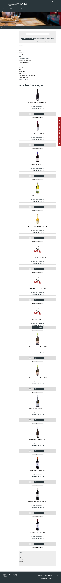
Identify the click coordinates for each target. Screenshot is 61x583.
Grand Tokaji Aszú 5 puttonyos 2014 (37, 226)
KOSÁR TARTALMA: (41, 3)
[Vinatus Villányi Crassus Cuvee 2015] (38, 493)
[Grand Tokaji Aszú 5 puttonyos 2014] (38, 218)
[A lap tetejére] (57, 575)
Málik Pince (21, 69)
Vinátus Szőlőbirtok (23, 77)
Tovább (22, 559)
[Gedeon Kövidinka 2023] (37, 187)
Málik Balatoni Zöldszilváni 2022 (37, 288)
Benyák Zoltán (22, 64)
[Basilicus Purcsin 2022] (38, 125)
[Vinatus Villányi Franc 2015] (38, 524)
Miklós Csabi (22, 71)
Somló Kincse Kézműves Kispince (27, 75)
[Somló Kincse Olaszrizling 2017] (38, 431)
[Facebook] (57, 8)
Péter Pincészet (22, 73)
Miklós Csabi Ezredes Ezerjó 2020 (38, 378)
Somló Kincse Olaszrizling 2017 (37, 439)
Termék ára (21, 52)
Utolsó (21, 561)
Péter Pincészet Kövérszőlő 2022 (37, 409)
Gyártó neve (22, 50)
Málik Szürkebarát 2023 (37, 319)
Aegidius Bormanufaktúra (25, 60)
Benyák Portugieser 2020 (37, 164)
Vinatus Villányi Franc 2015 (37, 532)
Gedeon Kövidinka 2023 (37, 195)
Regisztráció (44, 578)
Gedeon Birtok (22, 66)
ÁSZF (34, 575)
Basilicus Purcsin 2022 (38, 133)
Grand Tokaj (21, 67)
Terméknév (21, 49)
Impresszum (40, 575)
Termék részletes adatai (37, 117)
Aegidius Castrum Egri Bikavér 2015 (37, 102)
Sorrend (21, 54)
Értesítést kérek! (38, 327)
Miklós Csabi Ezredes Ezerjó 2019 (38, 347)
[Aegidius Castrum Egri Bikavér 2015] (38, 94)
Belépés (50, 578)
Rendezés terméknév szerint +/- (26, 47)
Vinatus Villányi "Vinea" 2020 (37, 470)
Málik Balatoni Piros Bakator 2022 (37, 257)
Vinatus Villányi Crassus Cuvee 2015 (37, 501)
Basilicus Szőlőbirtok (23, 62)
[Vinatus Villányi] (38, 462)
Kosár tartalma (48, 575)
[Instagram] (58, 11)
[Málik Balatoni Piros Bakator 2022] (38, 249)
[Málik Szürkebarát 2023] (38, 311)
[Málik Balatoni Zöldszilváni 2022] (38, 280)
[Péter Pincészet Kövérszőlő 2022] (38, 400)
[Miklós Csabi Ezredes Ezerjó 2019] (38, 338)
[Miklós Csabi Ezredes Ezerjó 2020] (38, 369)
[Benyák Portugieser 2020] (38, 156)
